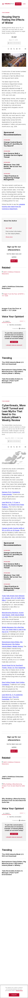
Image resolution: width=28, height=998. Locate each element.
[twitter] (14, 49)
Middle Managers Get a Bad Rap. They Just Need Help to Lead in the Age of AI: (14, 630)
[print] (25, 49)
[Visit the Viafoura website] (22, 328)
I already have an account (14, 345)
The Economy (6, 12)
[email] (19, 49)
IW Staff (13, 37)
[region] (14, 325)
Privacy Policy (19, 990)
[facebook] (8, 49)
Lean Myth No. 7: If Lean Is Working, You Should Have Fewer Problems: (13, 505)
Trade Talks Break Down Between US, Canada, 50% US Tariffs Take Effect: (13, 598)
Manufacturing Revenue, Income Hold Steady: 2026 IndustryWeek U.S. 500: (13, 615)
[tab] (6, 321)
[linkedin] (11, 49)
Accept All (14, 994)
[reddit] (17, 49)
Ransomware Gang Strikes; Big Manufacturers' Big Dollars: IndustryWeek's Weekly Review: (12, 644)
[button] (3, 4)
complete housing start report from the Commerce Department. (13, 207)
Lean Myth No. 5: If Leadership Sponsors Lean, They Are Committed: (12, 697)
